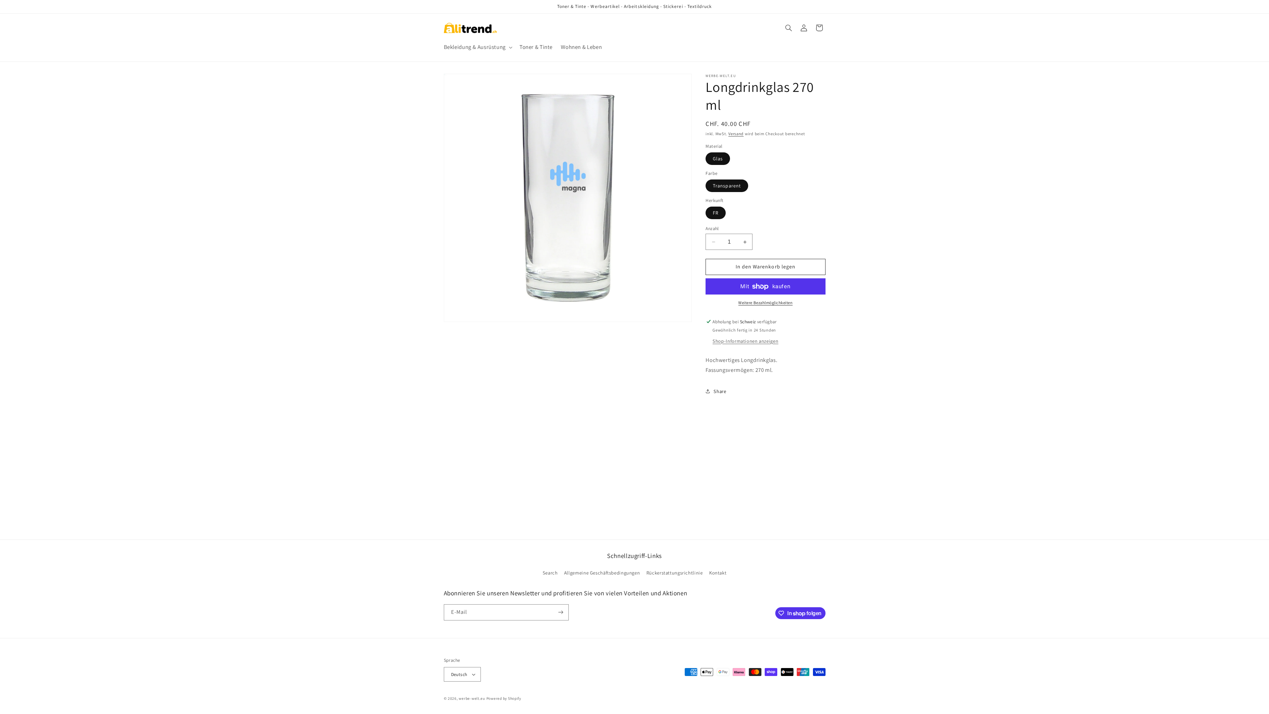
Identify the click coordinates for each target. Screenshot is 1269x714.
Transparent (727, 185)
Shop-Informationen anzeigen (745, 341)
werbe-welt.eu (472, 698)
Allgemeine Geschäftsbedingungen (602, 573)
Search (550, 573)
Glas (718, 158)
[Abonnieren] (560, 612)
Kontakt (717, 573)
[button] (477, 47)
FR (715, 213)
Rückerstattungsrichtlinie (674, 573)
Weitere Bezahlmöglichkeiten (765, 302)
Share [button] (719, 391)
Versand (736, 134)
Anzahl (712, 228)
